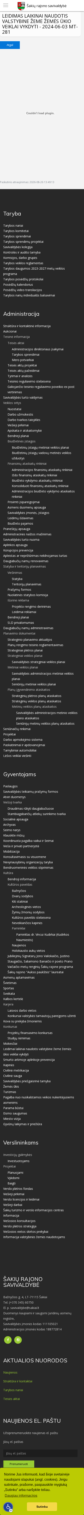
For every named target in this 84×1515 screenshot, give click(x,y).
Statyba (17, 579)
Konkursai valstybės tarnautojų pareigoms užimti (42, 1016)
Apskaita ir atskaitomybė (25, 430)
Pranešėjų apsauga (16, 529)
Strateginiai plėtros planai (25, 650)
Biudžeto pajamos (20, 523)
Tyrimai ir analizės (20, 376)
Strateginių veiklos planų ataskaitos (36, 701)
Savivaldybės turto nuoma (21, 539)
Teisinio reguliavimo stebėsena (29, 381)
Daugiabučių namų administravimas (28, 628)
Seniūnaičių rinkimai (17, 729)
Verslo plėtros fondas (18, 1189)
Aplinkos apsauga (15, 545)
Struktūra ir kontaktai (17, 1381)
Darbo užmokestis (20, 414)
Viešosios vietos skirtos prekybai (25, 1232)
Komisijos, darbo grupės (20, 258)
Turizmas (9, 1092)
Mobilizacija (11, 851)
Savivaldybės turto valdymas (23, 397)
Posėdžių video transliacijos (22, 290)
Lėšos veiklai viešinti (17, 756)
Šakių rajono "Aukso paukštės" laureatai (36, 972)
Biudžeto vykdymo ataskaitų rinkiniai (37, 480)
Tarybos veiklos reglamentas (23, 263)
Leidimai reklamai (24, 612)
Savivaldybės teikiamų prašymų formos (30, 791)
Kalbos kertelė (13, 999)
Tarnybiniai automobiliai (19, 750)
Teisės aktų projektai (22, 365)
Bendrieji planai (18, 436)
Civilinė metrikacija (16, 1070)
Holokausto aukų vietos (28, 951)
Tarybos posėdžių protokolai (23, 279)
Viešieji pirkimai (18, 425)
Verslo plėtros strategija (19, 1226)
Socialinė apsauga (15, 819)
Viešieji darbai (12, 1205)
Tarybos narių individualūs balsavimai (29, 295)
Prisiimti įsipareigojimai (24, 502)
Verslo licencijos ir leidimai (21, 1199)
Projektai (9, 734)
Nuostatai (14, 409)
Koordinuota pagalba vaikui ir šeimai (28, 841)
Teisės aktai (11, 1399)
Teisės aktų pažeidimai (23, 371)
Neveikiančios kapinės (27, 923)
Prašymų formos (19, 589)
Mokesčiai (10, 1043)
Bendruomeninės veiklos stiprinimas (28, 867)
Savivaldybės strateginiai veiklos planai (38, 662)
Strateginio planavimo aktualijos (30, 640)
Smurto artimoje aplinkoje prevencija (29, 1060)
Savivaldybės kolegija (18, 247)
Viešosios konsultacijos (19, 1221)
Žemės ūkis (11, 1086)
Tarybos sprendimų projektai (23, 242)
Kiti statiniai (20, 901)
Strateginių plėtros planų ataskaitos (36, 696)
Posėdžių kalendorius (18, 284)
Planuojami (15, 1172)
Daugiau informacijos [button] (21, 1495)
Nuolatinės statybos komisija (28, 595)
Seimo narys (11, 830)
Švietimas (10, 983)
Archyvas (9, 825)
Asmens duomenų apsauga (27, 507)
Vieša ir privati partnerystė (21, 846)
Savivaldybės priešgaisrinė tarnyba (27, 1081)
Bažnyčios (19, 891)
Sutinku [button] (42, 1506)
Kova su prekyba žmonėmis (22, 1021)
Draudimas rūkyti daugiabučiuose (31, 808)
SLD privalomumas (21, 623)
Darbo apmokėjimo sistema (22, 740)
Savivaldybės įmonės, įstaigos (28, 513)
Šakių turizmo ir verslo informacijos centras (33, 1210)
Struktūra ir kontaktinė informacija (27, 326)
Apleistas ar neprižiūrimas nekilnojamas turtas (35, 556)
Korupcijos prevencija (18, 550)
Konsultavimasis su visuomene (24, 857)
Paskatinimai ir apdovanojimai (24, 745)
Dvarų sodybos (22, 896)
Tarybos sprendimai (17, 236)
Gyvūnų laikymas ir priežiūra (22, 1124)
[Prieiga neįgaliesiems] (8, 1507)
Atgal (10, 45)
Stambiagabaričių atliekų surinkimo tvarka (37, 814)
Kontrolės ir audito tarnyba (21, 252)
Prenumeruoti (19, 1464)
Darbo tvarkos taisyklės (24, 420)
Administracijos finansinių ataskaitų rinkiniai (42, 470)
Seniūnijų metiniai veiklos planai (34, 684)
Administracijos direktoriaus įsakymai (38, 349)
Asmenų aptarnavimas (19, 977)
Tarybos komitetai (16, 231)
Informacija (11, 1215)
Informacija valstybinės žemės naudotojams (34, 1237)
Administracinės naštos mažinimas (27, 534)
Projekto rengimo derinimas (31, 606)
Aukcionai (10, 331)
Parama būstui (13, 1108)
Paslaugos (10, 786)
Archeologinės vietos (26, 907)
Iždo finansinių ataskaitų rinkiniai (34, 475)
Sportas (8, 988)
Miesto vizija (12, 1119)
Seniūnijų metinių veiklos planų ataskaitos (45, 723)
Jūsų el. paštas (13, 1442)
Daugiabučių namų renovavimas (25, 561)
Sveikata (9, 993)
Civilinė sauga (12, 1076)
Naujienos (19, 945)
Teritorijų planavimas (26, 584)
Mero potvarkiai (23, 360)
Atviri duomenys (14, 797)
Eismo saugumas (15, 1113)
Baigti (12, 1183)
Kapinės (8, 1065)
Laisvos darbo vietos (22, 1010)
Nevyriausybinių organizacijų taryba (28, 862)
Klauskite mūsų (14, 835)
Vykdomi (13, 1178)
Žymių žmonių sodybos (28, 912)
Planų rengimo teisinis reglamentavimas (35, 645)
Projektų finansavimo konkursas (30, 1033)
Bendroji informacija (22, 879)
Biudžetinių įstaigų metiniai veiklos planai (40, 447)
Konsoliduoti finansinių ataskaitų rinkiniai (40, 486)
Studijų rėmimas (19, 1038)
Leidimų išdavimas (20, 518)
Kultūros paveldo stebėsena (31, 917)
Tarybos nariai (13, 225)
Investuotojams (19, 1161)
